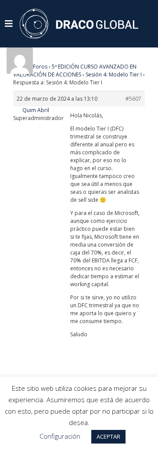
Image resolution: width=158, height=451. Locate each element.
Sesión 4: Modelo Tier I (114, 74)
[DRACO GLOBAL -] (79, 24)
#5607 (133, 98)
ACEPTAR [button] (108, 436)
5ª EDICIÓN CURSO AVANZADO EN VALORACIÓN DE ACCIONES (74, 70)
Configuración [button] (60, 436)
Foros (40, 66)
